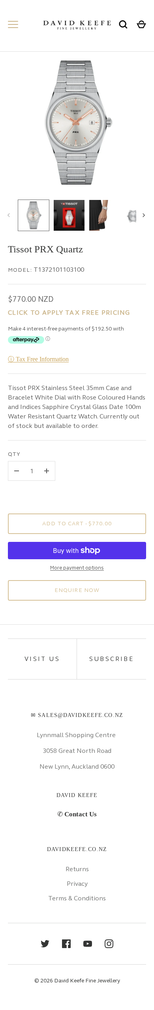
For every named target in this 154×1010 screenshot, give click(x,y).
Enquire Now (77, 590)
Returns (77, 869)
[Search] (123, 24)
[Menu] (13, 24)
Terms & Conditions (77, 898)
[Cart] (141, 24)
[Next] (144, 215)
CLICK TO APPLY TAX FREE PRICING (69, 312)
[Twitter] (45, 943)
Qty (14, 454)
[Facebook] (66, 943)
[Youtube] (87, 943)
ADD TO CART (77, 523)
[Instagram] (109, 943)
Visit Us (42, 659)
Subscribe (111, 659)
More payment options (77, 568)
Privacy (77, 883)
